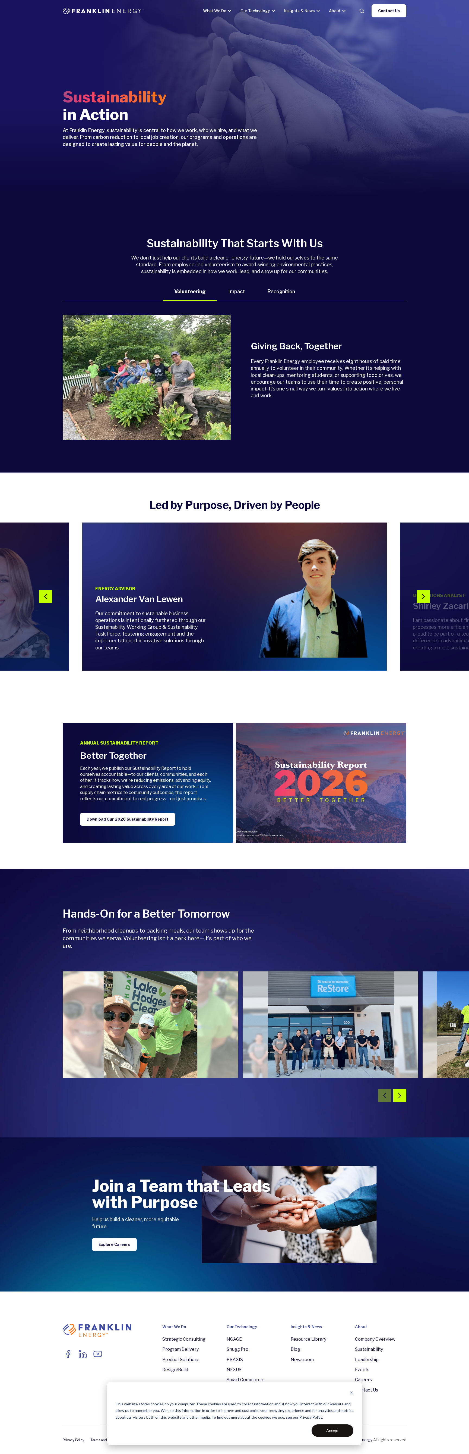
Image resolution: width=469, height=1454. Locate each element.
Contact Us (389, 10)
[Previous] (45, 596)
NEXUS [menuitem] (234, 1369)
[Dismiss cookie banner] (351, 1393)
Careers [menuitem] (363, 1379)
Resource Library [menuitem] (308, 1339)
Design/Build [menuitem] (175, 1369)
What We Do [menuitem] (174, 1326)
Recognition (281, 291)
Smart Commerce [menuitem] (245, 1379)
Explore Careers (114, 1244)
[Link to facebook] (68, 1354)
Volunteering (190, 291)
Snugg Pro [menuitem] (237, 1349)
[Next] (423, 596)
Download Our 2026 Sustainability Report (128, 819)
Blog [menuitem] (295, 1349)
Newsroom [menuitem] (302, 1359)
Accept (332, 1430)
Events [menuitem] (362, 1369)
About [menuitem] (361, 1326)
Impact (236, 291)
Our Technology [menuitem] (242, 1326)
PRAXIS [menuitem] (235, 1359)
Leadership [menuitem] (367, 1359)
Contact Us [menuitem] (366, 1390)
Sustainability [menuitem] (369, 1349)
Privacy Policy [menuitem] (73, 1440)
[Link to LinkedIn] (83, 1354)
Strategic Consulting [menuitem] (183, 1339)
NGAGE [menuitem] (234, 1339)
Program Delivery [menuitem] (180, 1349)
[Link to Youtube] (98, 1354)
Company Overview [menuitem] (375, 1339)
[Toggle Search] (361, 10)
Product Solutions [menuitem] (180, 1359)
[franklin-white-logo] (103, 11)
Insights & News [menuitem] (306, 1326)
